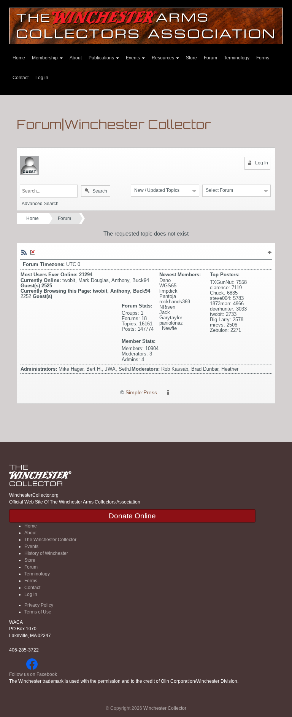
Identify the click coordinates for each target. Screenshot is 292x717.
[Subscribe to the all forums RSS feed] (24, 252)
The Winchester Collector (50, 539)
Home (19, 58)
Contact (21, 77)
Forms (262, 58)
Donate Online (132, 516)
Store (191, 58)
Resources (163, 58)
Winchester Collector (164, 708)
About (76, 58)
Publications (102, 58)
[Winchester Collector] (146, 25)
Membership (45, 58)
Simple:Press (141, 392)
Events (133, 58)
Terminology (236, 58)
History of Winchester (46, 553)
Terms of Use (37, 612)
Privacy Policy (38, 605)
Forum (210, 58)
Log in (41, 77)
